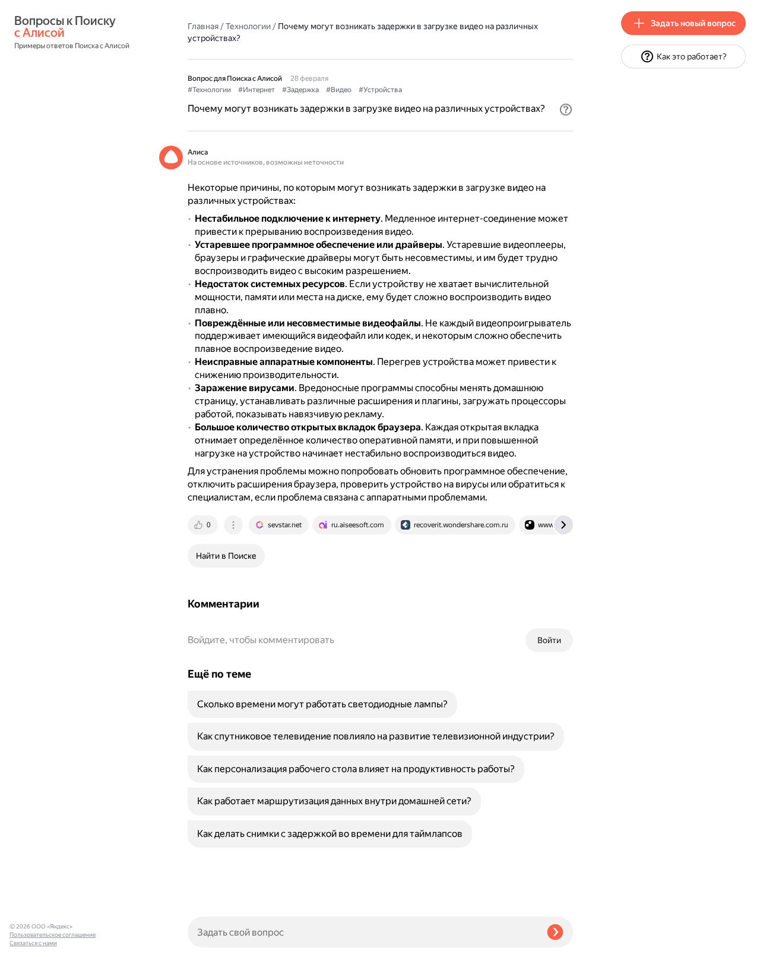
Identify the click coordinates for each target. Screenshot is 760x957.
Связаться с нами (33, 943)
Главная (203, 26)
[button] (566, 109)
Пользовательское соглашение (53, 934)
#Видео (339, 90)
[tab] (204, 524)
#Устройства (380, 90)
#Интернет (256, 90)
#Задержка (300, 90)
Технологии (248, 26)
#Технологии (209, 90)
